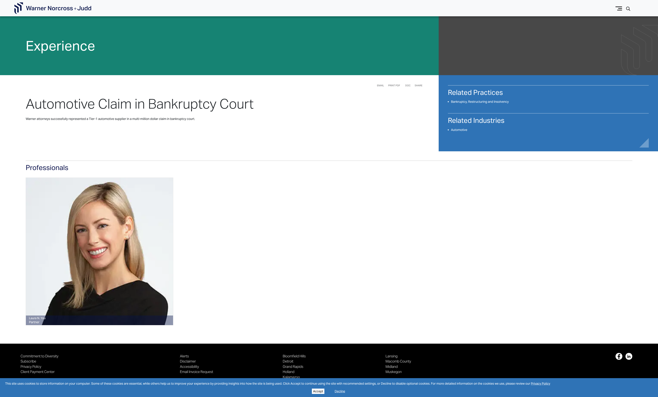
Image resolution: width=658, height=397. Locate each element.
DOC (408, 85)
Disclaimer (188, 361)
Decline (340, 391)
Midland (392, 366)
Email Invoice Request (196, 372)
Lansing (392, 356)
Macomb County (398, 361)
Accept (318, 391)
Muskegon (394, 372)
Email (380, 85)
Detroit (288, 361)
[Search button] (628, 8)
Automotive (459, 130)
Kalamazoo (291, 377)
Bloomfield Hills (294, 356)
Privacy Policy (540, 384)
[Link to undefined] (99, 251)
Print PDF (394, 85)
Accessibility (189, 366)
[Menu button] (618, 8)
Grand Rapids (293, 366)
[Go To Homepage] (52, 8)
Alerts (184, 356)
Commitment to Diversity (39, 356)
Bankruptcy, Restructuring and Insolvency (480, 102)
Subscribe (28, 361)
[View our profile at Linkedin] (628, 356)
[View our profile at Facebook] (619, 356)
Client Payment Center (38, 372)
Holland (288, 372)
